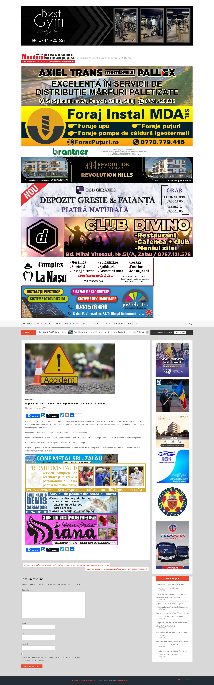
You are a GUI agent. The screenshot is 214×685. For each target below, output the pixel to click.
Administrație (43, 324)
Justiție (97, 324)
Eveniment (28, 324)
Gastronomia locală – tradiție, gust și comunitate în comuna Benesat (170, 586)
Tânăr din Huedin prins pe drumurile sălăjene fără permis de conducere (116, 569)
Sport (107, 324)
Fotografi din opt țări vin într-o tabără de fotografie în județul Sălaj (171, 624)
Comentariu (26, 590)
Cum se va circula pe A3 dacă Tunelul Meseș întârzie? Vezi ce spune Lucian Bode (136, 332)
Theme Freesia (122, 680)
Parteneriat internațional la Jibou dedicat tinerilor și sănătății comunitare (171, 595)
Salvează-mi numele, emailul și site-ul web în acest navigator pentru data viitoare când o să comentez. (50, 658)
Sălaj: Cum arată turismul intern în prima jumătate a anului (171, 633)
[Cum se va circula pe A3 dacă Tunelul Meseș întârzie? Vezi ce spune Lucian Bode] (99, 332)
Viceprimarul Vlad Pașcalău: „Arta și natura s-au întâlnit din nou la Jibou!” (172, 643)
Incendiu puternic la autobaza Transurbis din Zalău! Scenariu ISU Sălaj (171, 652)
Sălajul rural (71, 324)
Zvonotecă (131, 324)
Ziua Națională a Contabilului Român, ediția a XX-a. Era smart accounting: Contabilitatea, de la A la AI (68, 565)
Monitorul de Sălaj (31, 408)
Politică (58, 324)
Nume (24, 623)
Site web (24, 644)
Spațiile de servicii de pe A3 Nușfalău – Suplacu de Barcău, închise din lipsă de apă (59, 332)
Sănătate (86, 324)
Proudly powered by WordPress (84, 680)
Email (24, 633)
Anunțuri (118, 324)
